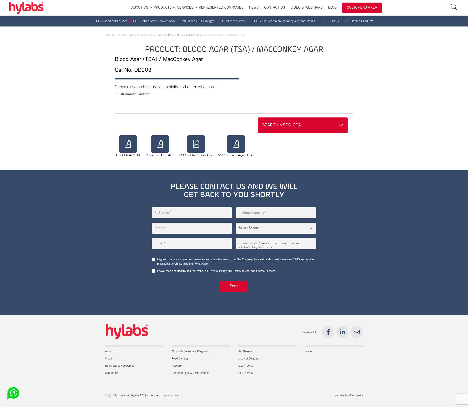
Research (177, 365)
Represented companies (119, 365)
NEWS (254, 7)
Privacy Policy (218, 271)
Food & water (180, 358)
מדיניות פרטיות (171, 395)
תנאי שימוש (154, 395)
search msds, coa (281, 125)
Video (108, 358)
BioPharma (245, 351)
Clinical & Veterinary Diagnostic (191, 351)
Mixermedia (356, 395)
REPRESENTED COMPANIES (221, 7)
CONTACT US (274, 7)
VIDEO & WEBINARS (306, 7)
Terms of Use (241, 271)
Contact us (111, 373)
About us (110, 351)
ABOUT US (139, 7)
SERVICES (185, 7)
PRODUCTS (163, 7)
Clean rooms (245, 365)
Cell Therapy (245, 373)
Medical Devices (248, 358)
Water (308, 351)
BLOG (332, 7)
